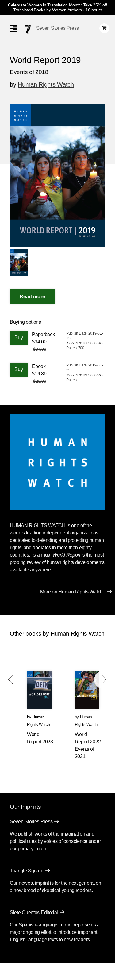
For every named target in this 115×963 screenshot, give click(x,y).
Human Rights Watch (46, 84)
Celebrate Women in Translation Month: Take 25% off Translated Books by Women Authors (57, 7)
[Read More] (32, 296)
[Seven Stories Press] (27, 29)
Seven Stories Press (57, 28)
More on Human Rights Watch (71, 591)
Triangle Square (27, 870)
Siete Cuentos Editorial (34, 912)
